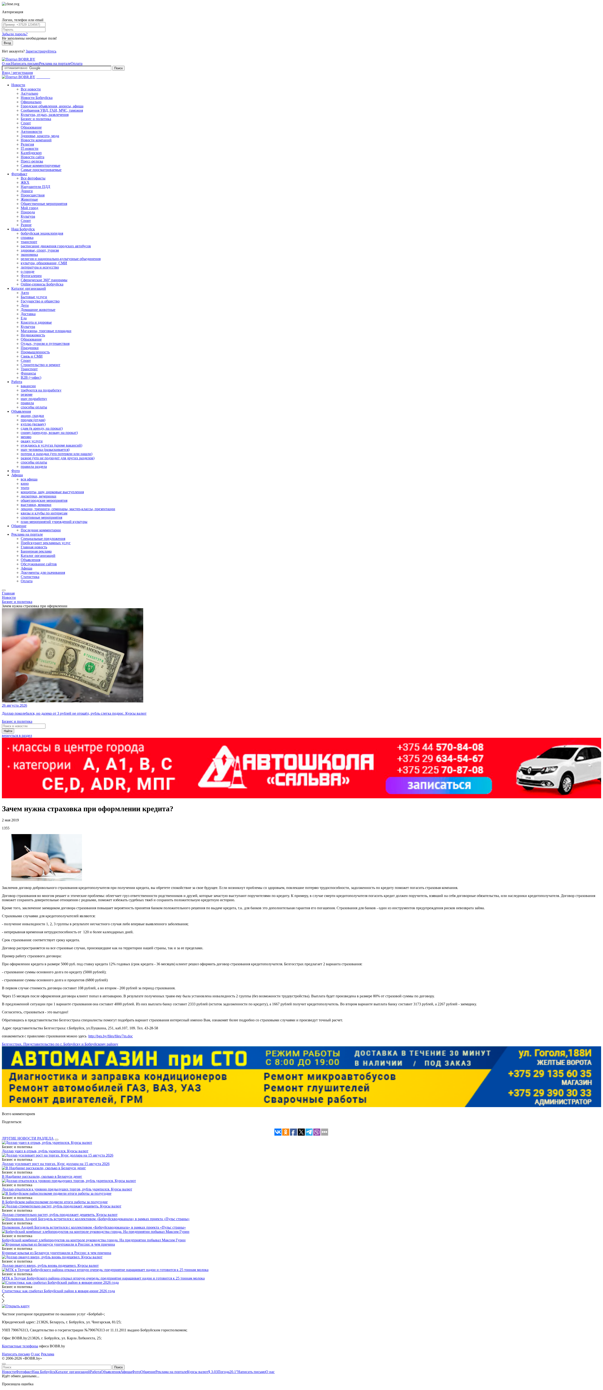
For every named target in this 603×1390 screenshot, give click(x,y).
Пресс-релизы (32, 161)
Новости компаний (36, 140)
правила (27, 403)
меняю (26, 437)
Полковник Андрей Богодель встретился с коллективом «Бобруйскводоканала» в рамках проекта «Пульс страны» (94, 1227)
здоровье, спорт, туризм (40, 250)
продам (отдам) (33, 420)
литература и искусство (40, 267)
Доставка (28, 314)
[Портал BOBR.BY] (18, 59)
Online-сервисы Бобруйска (42, 284)
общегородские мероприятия (44, 500)
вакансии (28, 386)
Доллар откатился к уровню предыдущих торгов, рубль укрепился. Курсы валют (67, 1189)
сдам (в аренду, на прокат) (42, 428)
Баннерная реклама (36, 551)
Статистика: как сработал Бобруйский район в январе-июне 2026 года (58, 1291)
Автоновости (31, 132)
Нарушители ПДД (35, 187)
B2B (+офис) (31, 377)
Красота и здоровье (36, 322)
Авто (25, 293)
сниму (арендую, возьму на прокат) (49, 433)
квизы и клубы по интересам (44, 513)
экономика (29, 255)
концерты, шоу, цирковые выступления (52, 492)
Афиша (17, 475)
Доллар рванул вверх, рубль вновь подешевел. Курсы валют (50, 1266)
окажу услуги (32, 441)
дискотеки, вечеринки (38, 496)
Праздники (30, 348)
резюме (27, 394)
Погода (227, 1372)
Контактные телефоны (20, 1346)
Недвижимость (33, 335)
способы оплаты (34, 407)
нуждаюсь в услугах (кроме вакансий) (51, 445)
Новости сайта (32, 157)
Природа (28, 212)
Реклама (47, 1354)
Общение (18, 526)
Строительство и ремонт (40, 365)
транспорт (29, 242)
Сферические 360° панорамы (44, 280)
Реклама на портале (55, 63)
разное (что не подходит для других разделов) (57, 458)
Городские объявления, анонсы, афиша (52, 106)
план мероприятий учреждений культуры (54, 522)
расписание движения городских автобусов (56, 246)
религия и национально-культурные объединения (61, 259)
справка (27, 238)
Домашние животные (38, 310)
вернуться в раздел (17, 736)
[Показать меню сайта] (4, 590)
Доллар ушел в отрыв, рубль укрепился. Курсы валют (45, 1151)
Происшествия (33, 195)
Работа (16, 382)
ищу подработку (34, 399)
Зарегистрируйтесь (41, 51)
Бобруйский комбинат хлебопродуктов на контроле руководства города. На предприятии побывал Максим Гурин (94, 1240)
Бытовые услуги (34, 297)
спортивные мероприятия (41, 517)
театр (25, 488)
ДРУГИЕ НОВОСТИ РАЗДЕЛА (28, 1138)
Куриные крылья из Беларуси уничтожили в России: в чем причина (56, 1253)
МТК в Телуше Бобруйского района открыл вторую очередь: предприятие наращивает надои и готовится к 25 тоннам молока (103, 1278)
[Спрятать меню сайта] (4, 1364)
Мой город (29, 208)
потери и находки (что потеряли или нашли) (56, 454)
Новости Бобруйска (37, 98)
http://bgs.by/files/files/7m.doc (110, 1036)
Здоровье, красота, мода (40, 136)
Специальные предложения (43, 539)
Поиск (118, 68)
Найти (8, 731)
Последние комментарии (41, 530)
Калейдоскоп (31, 153)
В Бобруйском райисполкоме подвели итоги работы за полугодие (55, 1202)
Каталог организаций (28, 288)
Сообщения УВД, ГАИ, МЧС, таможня (52, 110)
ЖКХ (25, 182)
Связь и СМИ (32, 356)
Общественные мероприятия (44, 204)
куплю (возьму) (33, 424)
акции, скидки (32, 416)
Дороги (27, 191)
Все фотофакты (33, 178)
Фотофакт (19, 174)
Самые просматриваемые (41, 170)
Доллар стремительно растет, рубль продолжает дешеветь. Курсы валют (60, 1215)
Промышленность (35, 352)
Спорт (26, 123)
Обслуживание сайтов (39, 564)
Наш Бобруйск (23, 229)
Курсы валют (202, 1372)
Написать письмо (25, 63)
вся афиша (29, 479)
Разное (26, 225)
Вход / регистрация (17, 73)
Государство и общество (40, 301)
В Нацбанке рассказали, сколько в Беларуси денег (42, 1176)
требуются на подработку (41, 390)
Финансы (28, 373)
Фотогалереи (31, 276)
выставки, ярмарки (36, 505)
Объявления (21, 411)
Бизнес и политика (36, 119)
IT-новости (29, 149)
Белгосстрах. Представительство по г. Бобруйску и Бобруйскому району (60, 1044)
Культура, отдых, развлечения (45, 115)
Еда (24, 318)
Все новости (31, 89)
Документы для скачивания (43, 573)
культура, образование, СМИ (44, 263)
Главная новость (34, 547)
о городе (27, 271)
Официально (31, 102)
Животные (29, 199)
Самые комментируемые (40, 165)
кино (25, 483)
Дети (25, 305)
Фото (15, 471)
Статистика (30, 577)
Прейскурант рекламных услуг (46, 543)
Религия (27, 144)
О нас (6, 63)
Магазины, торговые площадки (46, 331)
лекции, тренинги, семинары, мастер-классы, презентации (68, 509)
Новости (18, 85)
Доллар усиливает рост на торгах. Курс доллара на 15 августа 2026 (56, 1164)
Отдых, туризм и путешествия (45, 344)
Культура (28, 216)
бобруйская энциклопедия (42, 233)
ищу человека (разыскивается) (45, 450)
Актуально (29, 93)
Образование (31, 127)
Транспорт (29, 369)
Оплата (76, 63)
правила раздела (34, 467)
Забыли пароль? (15, 34)
